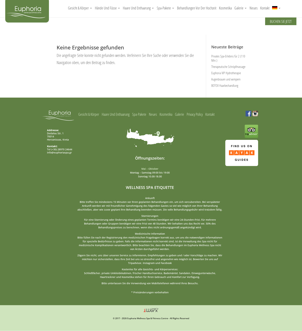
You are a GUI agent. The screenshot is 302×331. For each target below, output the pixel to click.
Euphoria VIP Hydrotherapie (226, 73)
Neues (254, 7)
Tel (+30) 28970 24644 (59, 149)
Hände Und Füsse (106, 7)
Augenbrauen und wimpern (225, 79)
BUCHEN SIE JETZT (281, 21)
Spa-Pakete (164, 7)
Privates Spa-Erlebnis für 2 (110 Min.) (228, 58)
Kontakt (264, 7)
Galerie (238, 7)
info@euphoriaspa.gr (59, 152)
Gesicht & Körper (78, 7)
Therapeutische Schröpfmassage (228, 66)
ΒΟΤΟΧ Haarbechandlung (224, 85)
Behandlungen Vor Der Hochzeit (196, 7)
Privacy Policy (195, 114)
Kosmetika (225, 7)
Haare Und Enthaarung (137, 7)
